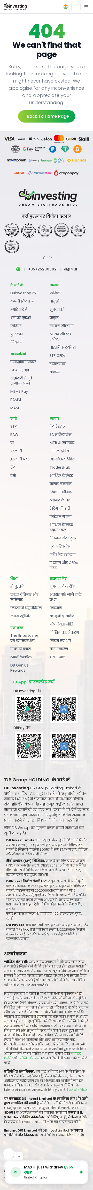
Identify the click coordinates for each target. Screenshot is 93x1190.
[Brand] (15, 7)
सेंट (13, 467)
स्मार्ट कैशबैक (21, 657)
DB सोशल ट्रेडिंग (62, 459)
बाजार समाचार (61, 483)
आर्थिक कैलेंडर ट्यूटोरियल (61, 527)
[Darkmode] (76, 6)
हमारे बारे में (19, 309)
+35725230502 (42, 269)
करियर (15, 325)
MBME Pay (19, 391)
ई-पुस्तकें (17, 586)
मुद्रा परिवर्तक (60, 546)
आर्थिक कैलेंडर (61, 475)
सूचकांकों (57, 309)
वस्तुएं (54, 317)
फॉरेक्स (55, 293)
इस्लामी (16, 450)
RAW (14, 434)
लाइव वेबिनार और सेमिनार (24, 597)
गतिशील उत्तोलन (62, 554)
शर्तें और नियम (78, 1090)
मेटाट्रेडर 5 (57, 426)
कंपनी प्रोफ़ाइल (22, 301)
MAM (14, 407)
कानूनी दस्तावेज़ (62, 616)
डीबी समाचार (59, 657)
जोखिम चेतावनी (30, 1058)
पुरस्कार (16, 334)
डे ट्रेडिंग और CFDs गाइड (64, 565)
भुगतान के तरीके (62, 586)
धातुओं (54, 301)
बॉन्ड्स (55, 372)
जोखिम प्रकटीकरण (64, 632)
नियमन (16, 342)
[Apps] (8, 1153)
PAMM (15, 399)
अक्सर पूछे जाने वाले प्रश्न (66, 597)
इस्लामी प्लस (20, 459)
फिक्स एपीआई (61, 492)
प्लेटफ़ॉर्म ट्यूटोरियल (26, 607)
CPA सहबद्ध (19, 369)
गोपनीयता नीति (61, 624)
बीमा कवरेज (59, 648)
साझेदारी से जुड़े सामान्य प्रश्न (21, 381)
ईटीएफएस (58, 363)
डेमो (13, 475)
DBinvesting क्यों (24, 293)
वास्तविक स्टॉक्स (63, 347)
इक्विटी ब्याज (20, 648)
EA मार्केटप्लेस (61, 434)
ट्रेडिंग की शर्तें (60, 508)
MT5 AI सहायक (62, 442)
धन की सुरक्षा (20, 317)
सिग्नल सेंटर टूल (63, 538)
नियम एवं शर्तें (60, 640)
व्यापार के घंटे (60, 500)
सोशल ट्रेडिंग (59, 450)
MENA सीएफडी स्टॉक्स (61, 336)
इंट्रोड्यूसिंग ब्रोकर (23, 361)
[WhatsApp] (18, 269)
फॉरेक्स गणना (61, 516)
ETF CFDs (58, 355)
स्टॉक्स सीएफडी (61, 325)
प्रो (12, 442)
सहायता (70, 269)
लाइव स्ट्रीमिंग (21, 616)
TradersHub (60, 467)
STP (13, 426)
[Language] (65, 6)
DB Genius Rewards (19, 668)
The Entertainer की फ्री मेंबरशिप (24, 638)
